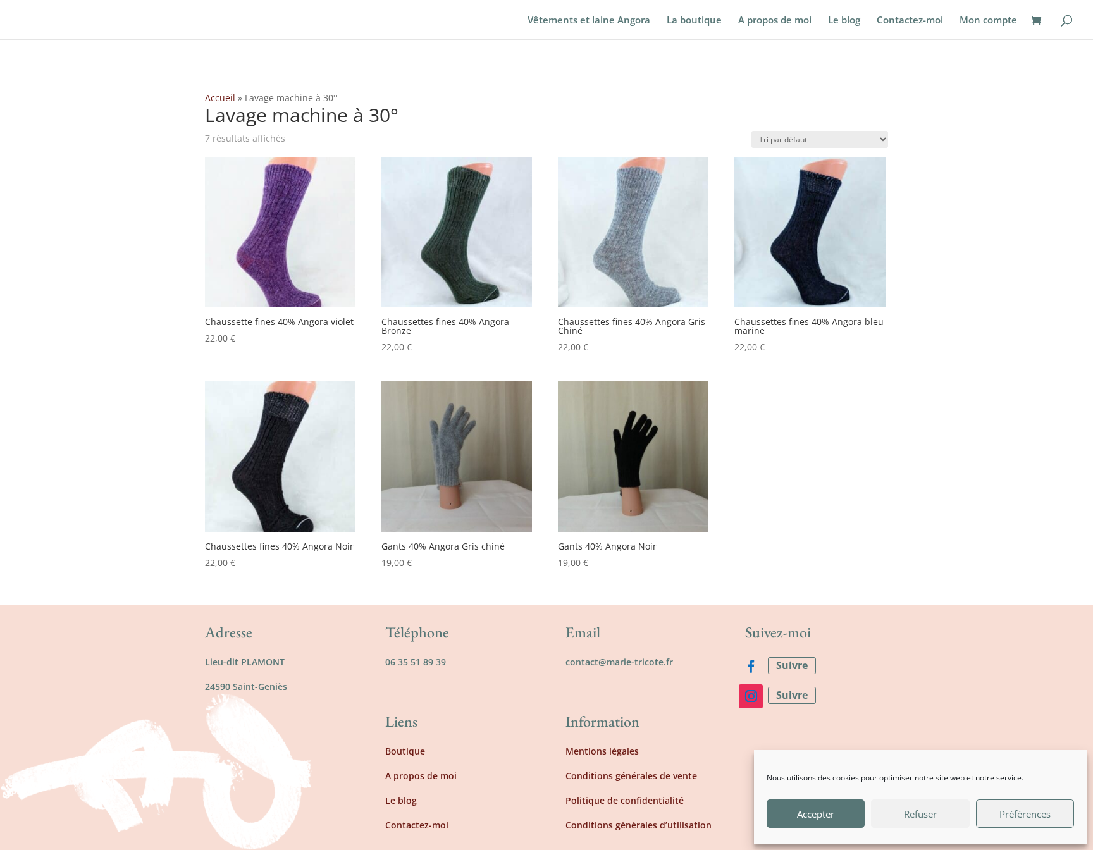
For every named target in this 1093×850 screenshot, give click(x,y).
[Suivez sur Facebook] (751, 667)
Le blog (844, 20)
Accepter (815, 814)
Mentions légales (602, 751)
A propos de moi (775, 20)
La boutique (694, 20)
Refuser (920, 814)
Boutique (405, 751)
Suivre (792, 665)
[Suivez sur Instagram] (751, 696)
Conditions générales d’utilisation (638, 825)
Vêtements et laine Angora (589, 20)
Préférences (1025, 814)
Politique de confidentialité (624, 800)
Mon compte (988, 20)
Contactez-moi (910, 20)
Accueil (220, 98)
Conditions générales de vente (631, 776)
